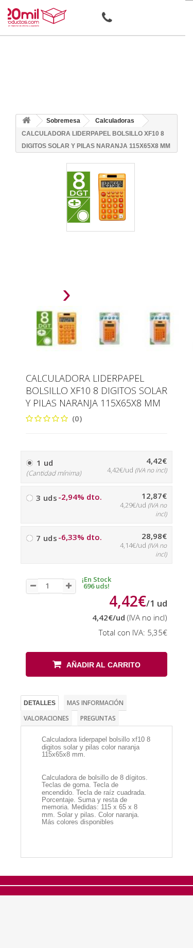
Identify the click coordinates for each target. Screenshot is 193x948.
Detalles (40, 703)
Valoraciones (46, 718)
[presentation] (40, 296)
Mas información (95, 702)
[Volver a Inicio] (26, 121)
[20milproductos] (35, 17)
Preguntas (98, 718)
